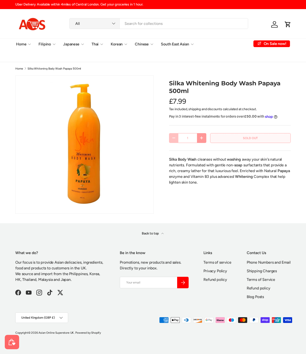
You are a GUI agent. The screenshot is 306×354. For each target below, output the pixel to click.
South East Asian (175, 44)
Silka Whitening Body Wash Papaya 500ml (54, 68)
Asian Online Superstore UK (56, 332)
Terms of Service (261, 279)
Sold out (250, 138)
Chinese (142, 44)
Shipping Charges (262, 271)
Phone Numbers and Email (269, 262)
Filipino (44, 44)
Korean (117, 44)
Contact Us (25, 55)
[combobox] (159, 23)
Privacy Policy (215, 271)
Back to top (150, 233)
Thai (95, 44)
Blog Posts (255, 296)
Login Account (213, 44)
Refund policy (215, 279)
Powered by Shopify (88, 332)
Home (21, 44)
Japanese (71, 44)
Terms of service (217, 262)
